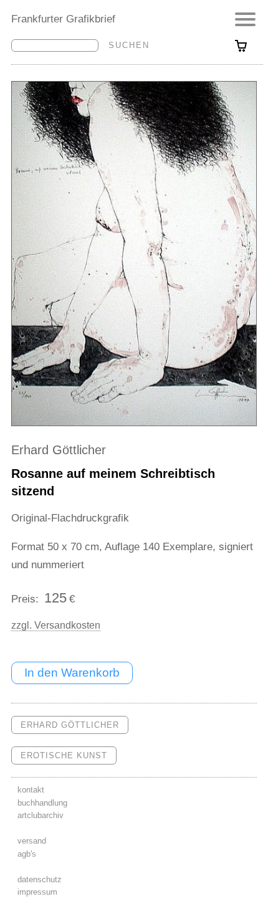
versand (31, 840)
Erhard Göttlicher (58, 450)
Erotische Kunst (64, 755)
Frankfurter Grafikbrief (63, 18)
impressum (37, 892)
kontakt (30, 789)
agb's (26, 854)
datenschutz (39, 879)
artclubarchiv (40, 815)
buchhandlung (42, 802)
